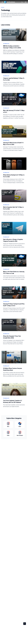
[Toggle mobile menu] (25, 2)
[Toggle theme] (22, 2)
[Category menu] (2, 2)
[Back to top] (24, 623)
